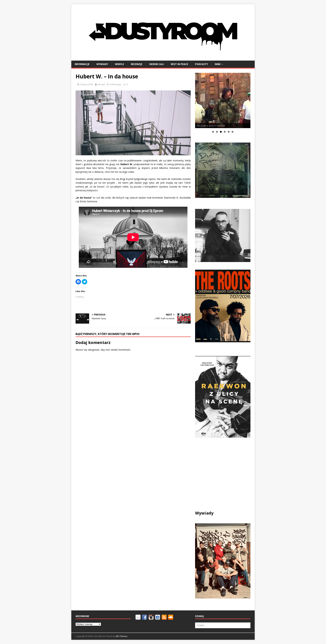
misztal (101, 84)
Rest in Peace (179, 64)
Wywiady (102, 64)
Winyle (119, 64)
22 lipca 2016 (86, 84)
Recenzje (136, 64)
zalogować (93, 349)
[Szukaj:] (222, 625)
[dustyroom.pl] (163, 58)
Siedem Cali (156, 64)
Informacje (82, 64)
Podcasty (201, 64)
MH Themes (121, 636)
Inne (218, 64)
